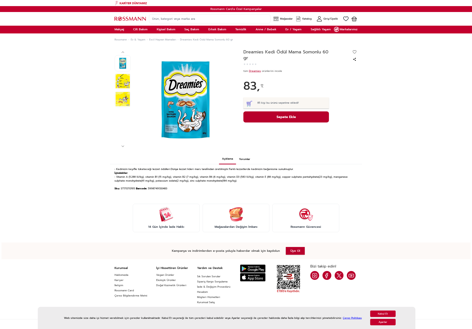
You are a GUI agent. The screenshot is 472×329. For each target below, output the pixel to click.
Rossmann (120, 40)
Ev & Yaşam (138, 40)
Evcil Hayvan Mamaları (162, 40)
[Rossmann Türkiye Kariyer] (236, 3)
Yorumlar (244, 159)
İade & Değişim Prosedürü (213, 287)
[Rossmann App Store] (253, 277)
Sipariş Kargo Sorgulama (212, 282)
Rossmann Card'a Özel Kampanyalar (236, 9)
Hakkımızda (121, 275)
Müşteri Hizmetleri (208, 297)
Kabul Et (383, 314)
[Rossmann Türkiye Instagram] (314, 275)
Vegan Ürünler (165, 275)
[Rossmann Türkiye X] (339, 275)
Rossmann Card (124, 290)
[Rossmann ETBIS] (288, 279)
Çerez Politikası (352, 318)
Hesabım (202, 292)
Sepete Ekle (286, 117)
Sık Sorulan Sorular (209, 276)
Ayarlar (383, 322)
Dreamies (255, 71)
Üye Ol (295, 251)
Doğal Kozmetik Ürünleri (171, 285)
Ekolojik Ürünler (166, 280)
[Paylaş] (355, 59)
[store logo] (130, 19)
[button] (353, 19)
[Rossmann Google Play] (253, 268)
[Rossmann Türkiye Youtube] (351, 275)
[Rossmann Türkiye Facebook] (326, 275)
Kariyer (119, 280)
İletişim (118, 285)
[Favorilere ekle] (355, 52)
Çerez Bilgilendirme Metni (130, 296)
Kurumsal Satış (206, 302)
